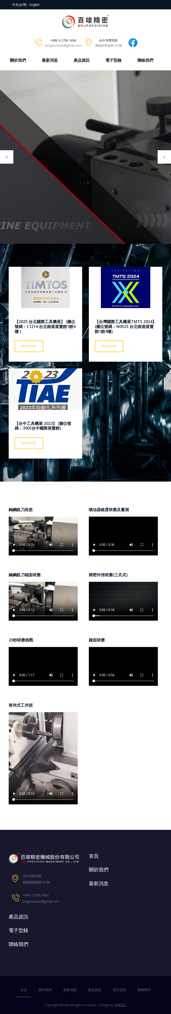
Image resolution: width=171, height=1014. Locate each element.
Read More (29, 346)
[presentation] (6, 157)
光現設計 (120, 1005)
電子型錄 (114, 60)
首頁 (23, 989)
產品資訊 (82, 60)
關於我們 (18, 60)
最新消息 (50, 60)
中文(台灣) (19, 4)
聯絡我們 (145, 60)
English (35, 4)
